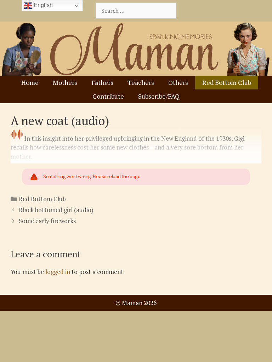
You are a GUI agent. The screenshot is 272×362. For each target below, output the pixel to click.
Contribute (108, 96)
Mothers (65, 82)
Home (30, 82)
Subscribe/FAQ (159, 96)
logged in (57, 272)
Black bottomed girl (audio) (56, 210)
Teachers (141, 82)
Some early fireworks (47, 221)
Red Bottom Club (226, 82)
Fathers (102, 82)
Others (178, 82)
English (42, 5)
